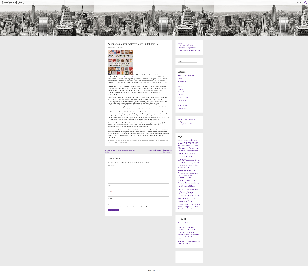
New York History (13, 2)
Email (110, 192)
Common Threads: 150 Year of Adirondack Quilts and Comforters (138, 77)
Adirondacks (133, 140)
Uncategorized (182, 108)
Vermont (184, 208)
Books (180, 78)
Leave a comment (122, 142)
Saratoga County (190, 204)
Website (110, 198)
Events (180, 86)
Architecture (193, 151)
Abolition (180, 140)
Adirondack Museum (124, 140)
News (179, 103)
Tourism (180, 206)
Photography (183, 201)
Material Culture (187, 175)
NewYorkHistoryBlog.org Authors (189, 50)
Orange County (190, 198)
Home (299, 2)
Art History (183, 153)
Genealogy (186, 165)
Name (110, 185)
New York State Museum (193, 189)
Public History (182, 105)
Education (190, 160)
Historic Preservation (184, 92)
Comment (111, 165)
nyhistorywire (185, 195)
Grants (190, 165)
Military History (183, 97)
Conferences (182, 81)
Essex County (141, 140)
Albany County (183, 148)
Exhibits (112, 140)
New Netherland (184, 186)
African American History (186, 75)
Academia (187, 140)
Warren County (191, 209)
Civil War (192, 154)
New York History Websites (187, 48)
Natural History (182, 100)
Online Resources (150, 140)
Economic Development (185, 84)
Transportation (188, 207)
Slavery (197, 204)
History (180, 95)
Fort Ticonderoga (188, 163)
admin (121, 47)
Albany (197, 145)
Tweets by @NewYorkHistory (187, 119)
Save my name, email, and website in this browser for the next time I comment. (132, 207)
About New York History (186, 45)
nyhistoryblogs (185, 192)
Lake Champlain (187, 173)
